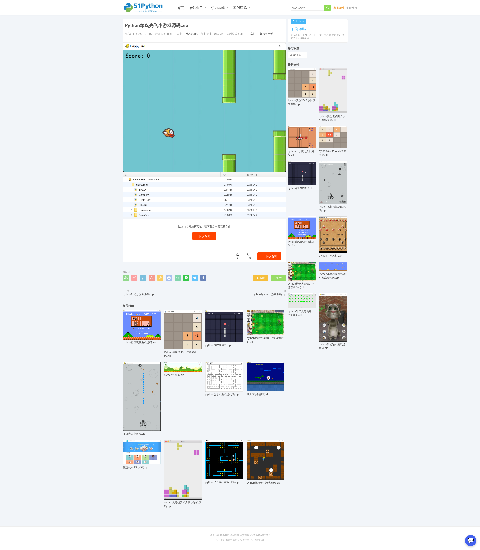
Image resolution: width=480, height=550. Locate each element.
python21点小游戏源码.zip (138, 294)
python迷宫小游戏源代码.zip (222, 394)
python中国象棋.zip (330, 255)
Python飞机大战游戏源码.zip (332, 208)
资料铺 (236, 539)
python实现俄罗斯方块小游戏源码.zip (182, 504)
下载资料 (204, 236)
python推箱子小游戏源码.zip (263, 482)
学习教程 (218, 7)
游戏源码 (295, 55)
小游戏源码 (191, 33)
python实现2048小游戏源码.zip (332, 152)
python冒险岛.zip (174, 375)
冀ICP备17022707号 (260, 535)
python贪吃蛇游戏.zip (218, 345)
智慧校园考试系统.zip (135, 467)
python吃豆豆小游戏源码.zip (269, 294)
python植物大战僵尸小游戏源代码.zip (265, 339)
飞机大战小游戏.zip (134, 433)
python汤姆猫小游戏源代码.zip (332, 346)
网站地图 (259, 539)
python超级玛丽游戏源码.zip (139, 342)
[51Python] (143, 7)
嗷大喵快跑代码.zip (258, 394)
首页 (180, 7)
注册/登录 (351, 7)
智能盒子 (196, 7)
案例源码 (240, 7)
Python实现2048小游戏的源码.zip (180, 354)
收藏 (260, 278)
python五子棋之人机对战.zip (301, 152)
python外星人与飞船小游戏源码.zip (301, 312)
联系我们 (224, 535)
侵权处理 (234, 535)
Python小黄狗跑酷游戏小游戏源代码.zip (332, 275)
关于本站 (214, 535)
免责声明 (244, 535)
